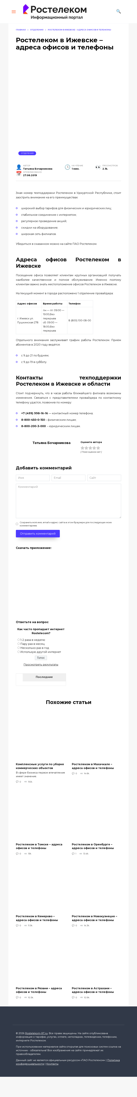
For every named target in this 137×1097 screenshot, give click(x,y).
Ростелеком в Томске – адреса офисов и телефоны (39, 846)
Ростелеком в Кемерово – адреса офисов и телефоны (37, 918)
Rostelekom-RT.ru (36, 1033)
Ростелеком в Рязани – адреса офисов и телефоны (39, 990)
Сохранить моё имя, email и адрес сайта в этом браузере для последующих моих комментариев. (66, 524)
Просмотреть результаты (41, 664)
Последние (44, 677)
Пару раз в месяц (32, 644)
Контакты (52, 1063)
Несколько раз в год (34, 648)
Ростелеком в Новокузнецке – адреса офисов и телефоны (94, 918)
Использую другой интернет (40, 652)
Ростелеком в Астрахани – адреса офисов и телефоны (93, 990)
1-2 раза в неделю (32, 639)
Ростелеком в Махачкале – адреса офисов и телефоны (93, 766)
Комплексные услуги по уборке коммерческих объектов (40, 766)
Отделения (27, 153)
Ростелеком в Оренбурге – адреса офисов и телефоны (93, 846)
